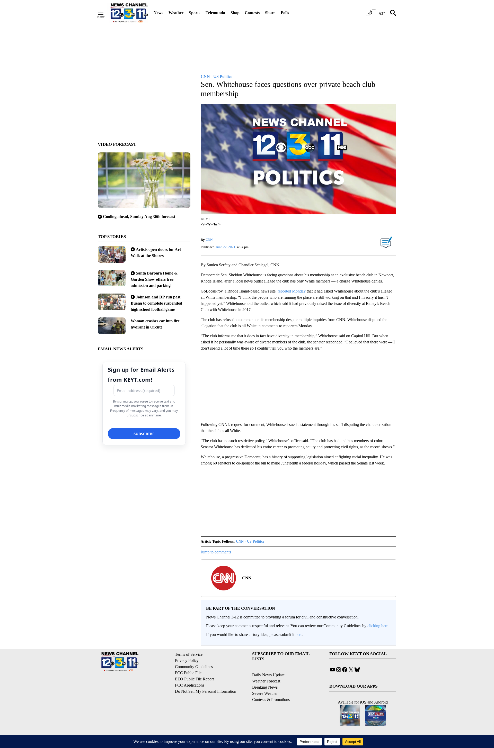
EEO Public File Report (194, 679)
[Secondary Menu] (104, 13)
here (298, 634)
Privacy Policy (187, 660)
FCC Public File (188, 673)
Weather (176, 13)
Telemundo (215, 13)
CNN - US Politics (250, 541)
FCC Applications (189, 685)
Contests (252, 13)
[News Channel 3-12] (129, 13)
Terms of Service (188, 654)
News (158, 13)
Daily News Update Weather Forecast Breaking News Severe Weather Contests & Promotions (271, 687)
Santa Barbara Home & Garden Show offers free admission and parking (154, 279)
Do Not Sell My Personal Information (205, 691)
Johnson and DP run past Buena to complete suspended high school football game (156, 303)
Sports (194, 13)
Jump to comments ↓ (217, 552)
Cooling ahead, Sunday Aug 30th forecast (139, 216)
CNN (209, 240)
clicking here (377, 626)
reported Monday (292, 291)
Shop (235, 13)
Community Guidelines (194, 666)
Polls (285, 13)
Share (270, 13)
